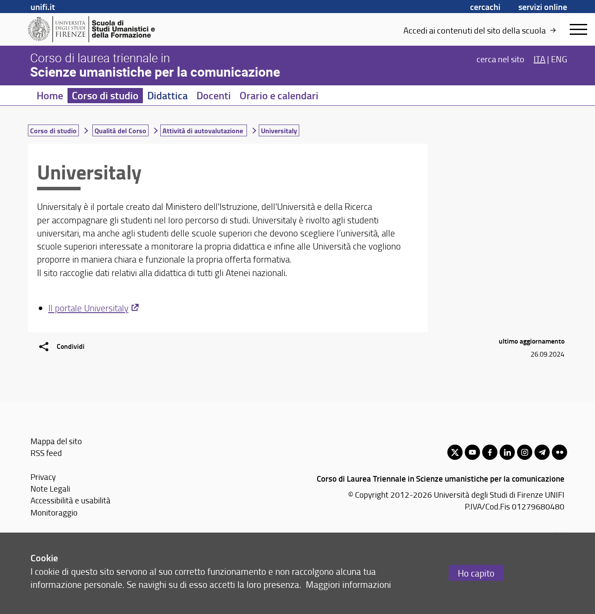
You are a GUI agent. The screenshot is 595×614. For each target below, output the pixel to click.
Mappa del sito (56, 441)
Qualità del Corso (120, 130)
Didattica (167, 95)
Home (50, 95)
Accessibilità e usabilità (70, 500)
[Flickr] (559, 452)
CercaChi (485, 6)
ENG (559, 58)
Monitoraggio (54, 512)
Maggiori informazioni (348, 584)
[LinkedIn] (507, 452)
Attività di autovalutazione (203, 130)
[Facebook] (489, 452)
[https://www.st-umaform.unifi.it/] (95, 29)
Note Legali (50, 488)
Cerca (500, 58)
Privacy (43, 476)
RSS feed (46, 453)
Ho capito (476, 573)
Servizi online (542, 6)
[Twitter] (455, 452)
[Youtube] (472, 452)
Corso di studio (105, 95)
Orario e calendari (279, 95)
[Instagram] (524, 452)
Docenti (213, 95)
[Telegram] (542, 452)
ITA (539, 58)
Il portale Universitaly (88, 307)
